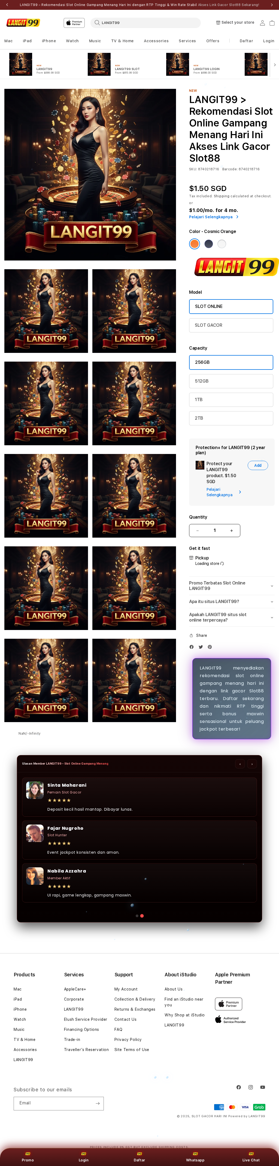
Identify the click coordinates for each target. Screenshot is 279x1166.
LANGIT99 (23, 1060)
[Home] (23, 23)
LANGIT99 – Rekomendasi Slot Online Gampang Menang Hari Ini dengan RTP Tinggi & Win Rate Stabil (139, 5)
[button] (8, 41)
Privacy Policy (128, 1039)
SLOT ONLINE (208, 306)
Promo (28, 1160)
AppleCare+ (75, 989)
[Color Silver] (221, 244)
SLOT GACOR (208, 325)
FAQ (118, 1029)
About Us (174, 989)
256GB (202, 362)
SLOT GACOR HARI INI (209, 1116)
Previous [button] (7, 5)
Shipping (222, 196)
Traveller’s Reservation (86, 1049)
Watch (20, 1019)
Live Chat (251, 1160)
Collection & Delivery (135, 999)
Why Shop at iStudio (185, 1015)
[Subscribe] (98, 1103)
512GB (201, 381)
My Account (126, 989)
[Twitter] (202, 648)
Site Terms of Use (131, 1049)
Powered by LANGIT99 (246, 1116)
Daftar (139, 1160)
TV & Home (24, 1039)
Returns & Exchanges (135, 1009)
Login (84, 1160)
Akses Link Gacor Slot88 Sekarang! (228, 5)
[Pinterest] (211, 648)
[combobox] (145, 23)
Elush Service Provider (85, 1019)
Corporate (74, 999)
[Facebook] (193, 648)
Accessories (25, 1049)
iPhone (20, 1009)
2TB (199, 418)
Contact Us (125, 1019)
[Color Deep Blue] (208, 244)
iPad (18, 999)
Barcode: (230, 169)
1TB (199, 399)
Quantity (198, 517)
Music (19, 1029)
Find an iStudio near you (184, 1002)
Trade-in (72, 1039)
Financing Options (81, 1029)
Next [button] (272, 5)
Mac (18, 989)
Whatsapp (195, 1160)
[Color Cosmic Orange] (194, 243)
